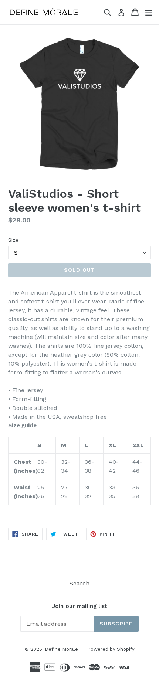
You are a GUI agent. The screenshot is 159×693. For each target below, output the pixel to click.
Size (13, 240)
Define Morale (61, 649)
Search (79, 583)
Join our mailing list (79, 606)
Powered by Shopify (111, 649)
